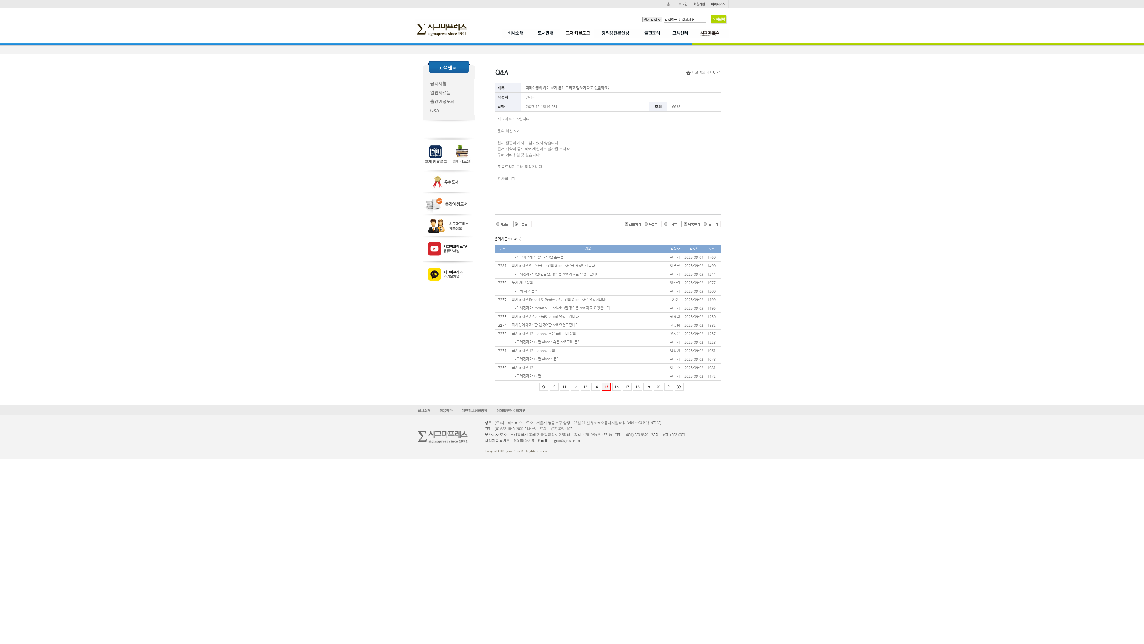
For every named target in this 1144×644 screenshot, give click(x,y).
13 (585, 387)
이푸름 (675, 266)
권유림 (675, 317)
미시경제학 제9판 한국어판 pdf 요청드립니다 (545, 325)
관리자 (531, 97)
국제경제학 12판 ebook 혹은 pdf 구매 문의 (544, 334)
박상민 (675, 351)
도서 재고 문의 (522, 283)
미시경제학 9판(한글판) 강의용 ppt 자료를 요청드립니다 (553, 266)
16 (617, 387)
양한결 (675, 283)
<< (543, 387)
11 (564, 387)
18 (637, 387)
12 (575, 387)
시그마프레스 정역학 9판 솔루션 (540, 257)
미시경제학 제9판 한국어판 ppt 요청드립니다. (546, 317)
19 (648, 387)
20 (658, 387)
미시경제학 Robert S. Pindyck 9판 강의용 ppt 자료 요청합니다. (559, 300)
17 (627, 387)
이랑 (675, 300)
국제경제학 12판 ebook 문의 (533, 351)
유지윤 (675, 334)
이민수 (675, 368)
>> (679, 387)
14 (596, 387)
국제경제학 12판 (524, 368)
